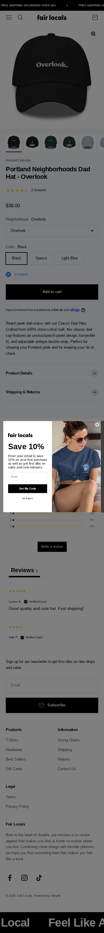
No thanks (27, 498)
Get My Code (27, 488)
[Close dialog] (97, 425)
